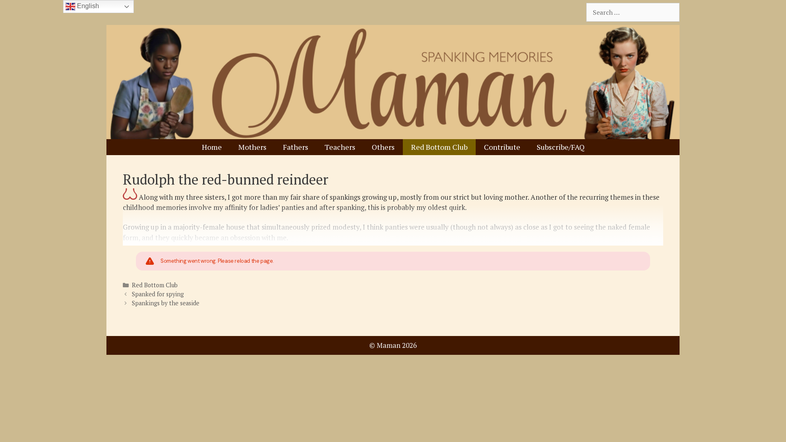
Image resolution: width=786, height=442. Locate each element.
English (87, 5)
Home (212, 147)
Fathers (295, 147)
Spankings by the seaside (165, 303)
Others (383, 147)
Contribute (502, 147)
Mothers (252, 147)
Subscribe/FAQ (561, 147)
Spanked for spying (158, 294)
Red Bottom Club (439, 147)
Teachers (340, 147)
